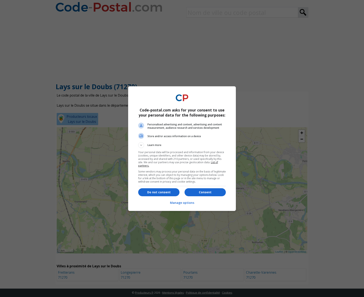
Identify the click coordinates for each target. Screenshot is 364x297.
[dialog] (182, 148)
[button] (182, 145)
